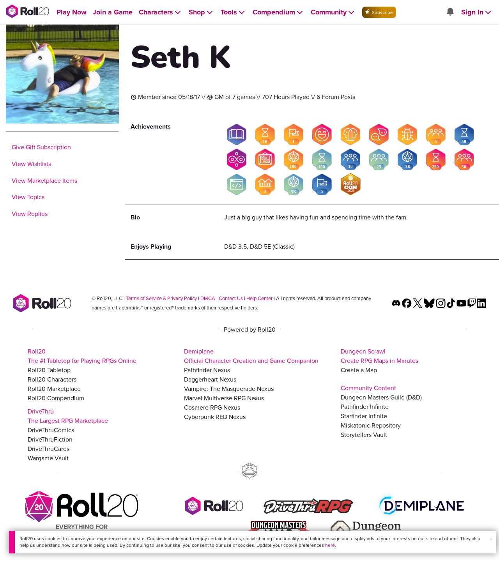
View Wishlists (31, 163)
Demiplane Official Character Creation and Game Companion (251, 356)
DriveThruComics (51, 430)
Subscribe (382, 12)
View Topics (28, 197)
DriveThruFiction (50, 439)
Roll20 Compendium (56, 398)
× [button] (490, 539)
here (330, 545)
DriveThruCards (48, 448)
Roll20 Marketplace (54, 388)
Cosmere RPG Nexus (212, 407)
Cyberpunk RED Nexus (215, 416)
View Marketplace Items (44, 180)
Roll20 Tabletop (49, 370)
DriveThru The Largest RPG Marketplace (68, 416)
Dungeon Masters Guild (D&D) (381, 397)
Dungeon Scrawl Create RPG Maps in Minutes (379, 356)
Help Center (259, 298)
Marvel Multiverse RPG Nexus (224, 398)
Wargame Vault (48, 458)
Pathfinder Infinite (365, 406)
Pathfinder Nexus (207, 370)
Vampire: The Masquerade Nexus (229, 388)
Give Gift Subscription (41, 147)
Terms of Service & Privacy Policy (161, 298)
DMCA (207, 298)
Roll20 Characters (52, 379)
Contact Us (231, 298)
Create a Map (359, 370)
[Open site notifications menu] (450, 12)
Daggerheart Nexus (210, 379)
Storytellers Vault (364, 434)
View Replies (30, 213)
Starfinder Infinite (364, 416)
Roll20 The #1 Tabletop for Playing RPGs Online (82, 356)
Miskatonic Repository (371, 425)
